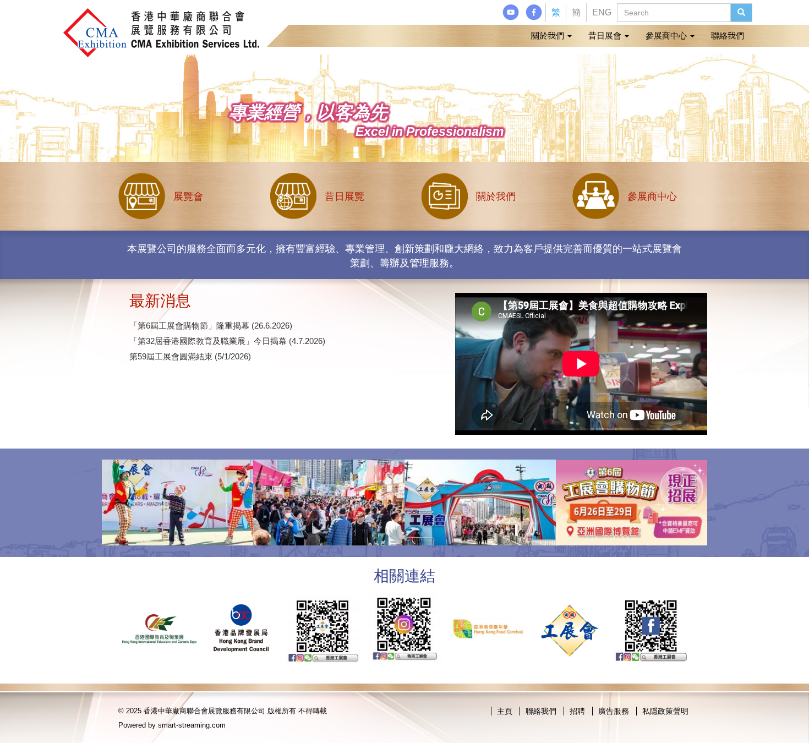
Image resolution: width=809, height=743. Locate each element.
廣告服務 (613, 711)
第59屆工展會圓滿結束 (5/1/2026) (190, 356)
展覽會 (188, 196)
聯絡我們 (727, 35)
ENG (601, 12)
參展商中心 (667, 35)
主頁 (504, 711)
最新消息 (160, 300)
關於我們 (548, 35)
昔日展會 (606, 35)
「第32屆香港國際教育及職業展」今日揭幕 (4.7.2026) (227, 341)
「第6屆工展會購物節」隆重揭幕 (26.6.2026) (210, 325)
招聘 (577, 711)
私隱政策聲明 (665, 711)
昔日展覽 (344, 196)
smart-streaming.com (192, 725)
